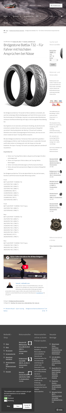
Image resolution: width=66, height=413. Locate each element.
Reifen (5, 16)
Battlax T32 (14, 303)
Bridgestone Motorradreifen (17, 30)
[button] (5, 398)
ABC (37, 16)
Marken (6, 23)
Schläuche (16, 16)
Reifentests (16, 23)
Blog (26, 5)
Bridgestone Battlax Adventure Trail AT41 (36, 310)
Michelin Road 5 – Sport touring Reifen (14, 310)
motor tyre (21, 303)
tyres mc (37, 303)
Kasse (39, 5)
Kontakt (25, 23)
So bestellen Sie (28, 16)
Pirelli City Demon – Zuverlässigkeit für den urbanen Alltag (56, 385)
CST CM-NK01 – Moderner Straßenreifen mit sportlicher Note (56, 361)
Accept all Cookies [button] (27, 406)
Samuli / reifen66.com (29, 41)
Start (7, 30)
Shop (21, 5)
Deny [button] (8, 406)
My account (9, 350)
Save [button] (17, 406)
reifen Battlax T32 (29, 303)
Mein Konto (32, 5)
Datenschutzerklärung (25, 9)
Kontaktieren (39, 293)
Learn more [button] (7, 395)
